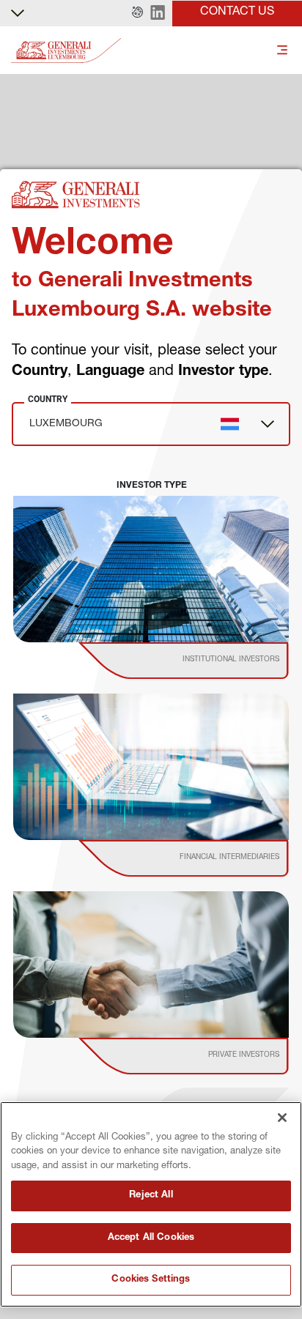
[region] (151, 1204)
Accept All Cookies (151, 1238)
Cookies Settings (150, 1280)
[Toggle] (282, 51)
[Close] (282, 1117)
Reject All (150, 1195)
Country (47, 399)
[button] (137, 13)
